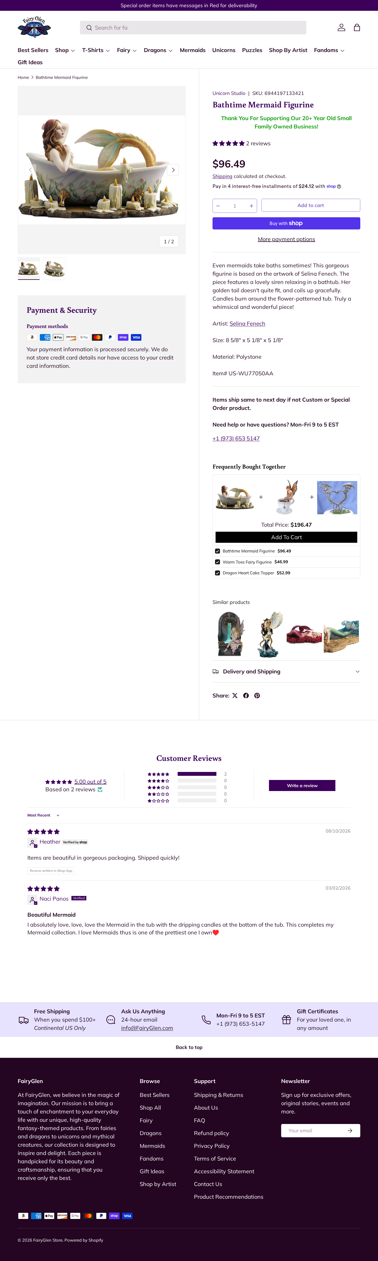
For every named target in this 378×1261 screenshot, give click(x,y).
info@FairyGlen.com (147, 1027)
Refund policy (211, 1133)
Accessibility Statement (224, 1171)
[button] (357, 27)
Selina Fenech (247, 323)
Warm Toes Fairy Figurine (247, 562)
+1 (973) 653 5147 (236, 438)
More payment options (286, 239)
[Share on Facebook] (246, 695)
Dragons (155, 49)
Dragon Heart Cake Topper (248, 572)
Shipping (222, 176)
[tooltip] (230, 634)
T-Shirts (92, 49)
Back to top (189, 1047)
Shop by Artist (158, 1183)
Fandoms (326, 49)
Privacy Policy (212, 1145)
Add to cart (310, 205)
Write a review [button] (302, 785)
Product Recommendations (228, 1196)
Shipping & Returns (218, 1094)
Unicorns (223, 49)
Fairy (123, 49)
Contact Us (208, 1183)
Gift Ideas (30, 62)
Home (23, 77)
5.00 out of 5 (90, 781)
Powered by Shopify (83, 1240)
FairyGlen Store (48, 1240)
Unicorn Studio (229, 93)
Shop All (150, 1107)
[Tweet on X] (234, 695)
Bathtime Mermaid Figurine (62, 77)
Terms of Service (215, 1158)
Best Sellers (33, 49)
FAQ (199, 1120)
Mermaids (193, 49)
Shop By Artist (288, 49)
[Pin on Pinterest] (257, 695)
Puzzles (252, 49)
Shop (62, 49)
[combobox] (193, 27)
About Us (206, 1107)
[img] (43, 831)
